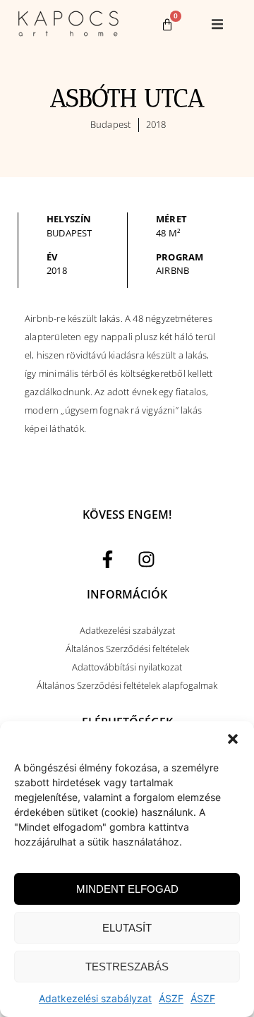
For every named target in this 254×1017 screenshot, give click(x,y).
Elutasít (127, 928)
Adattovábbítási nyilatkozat (127, 667)
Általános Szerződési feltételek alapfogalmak (127, 685)
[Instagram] (146, 559)
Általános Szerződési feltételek (127, 648)
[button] (233, 739)
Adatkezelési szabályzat (95, 998)
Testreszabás (127, 967)
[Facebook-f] (108, 559)
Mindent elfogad (127, 889)
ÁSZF (171, 998)
